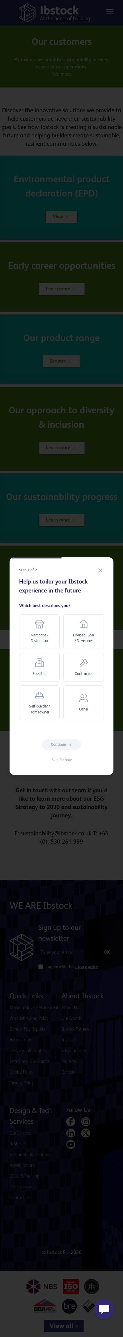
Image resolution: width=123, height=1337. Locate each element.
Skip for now (62, 760)
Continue (58, 745)
